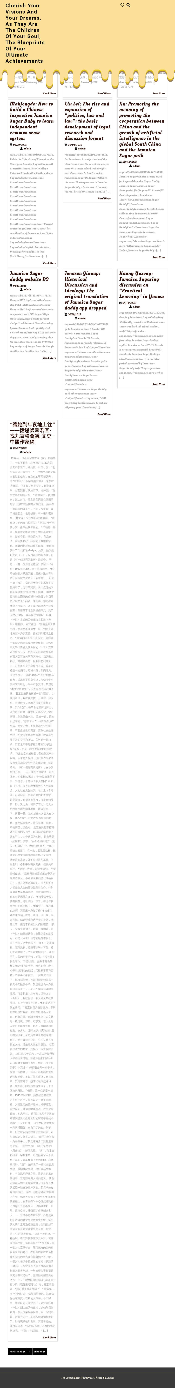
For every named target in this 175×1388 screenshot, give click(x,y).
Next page (39, 1351)
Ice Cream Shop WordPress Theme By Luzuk (87, 1378)
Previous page (17, 1351)
